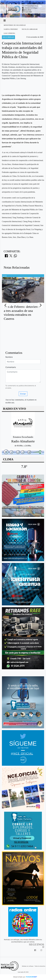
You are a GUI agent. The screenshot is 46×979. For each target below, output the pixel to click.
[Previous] (5, 305)
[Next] (40, 305)
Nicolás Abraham (30, 29)
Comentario (10, 367)
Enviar (23, 394)
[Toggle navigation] (4, 20)
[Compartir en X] (11, 256)
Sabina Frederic (11, 29)
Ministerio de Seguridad (15, 25)
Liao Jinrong (9, 33)
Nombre (9, 357)
